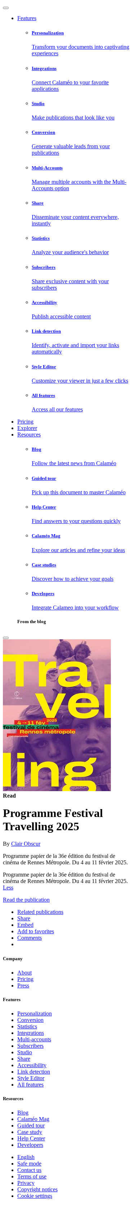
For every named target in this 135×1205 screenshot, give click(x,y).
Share (23, 1059)
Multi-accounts (34, 1039)
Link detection (33, 1072)
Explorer (27, 428)
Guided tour (31, 1125)
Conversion (30, 1020)
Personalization (34, 1013)
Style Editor (30, 1078)
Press (23, 985)
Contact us (29, 1170)
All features (30, 1085)
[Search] (6, 638)
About (24, 973)
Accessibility (31, 1065)
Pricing (25, 422)
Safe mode (29, 1163)
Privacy (26, 1183)
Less (8, 887)
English (26, 1157)
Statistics (27, 1026)
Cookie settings (34, 1196)
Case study (29, 1132)
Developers (30, 1145)
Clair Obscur (25, 844)
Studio (24, 1052)
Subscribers (30, 1046)
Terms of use (31, 1176)
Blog (22, 1113)
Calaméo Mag (33, 1119)
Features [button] (26, 18)
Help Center (31, 1138)
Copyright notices (37, 1189)
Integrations (30, 1033)
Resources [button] (29, 434)
